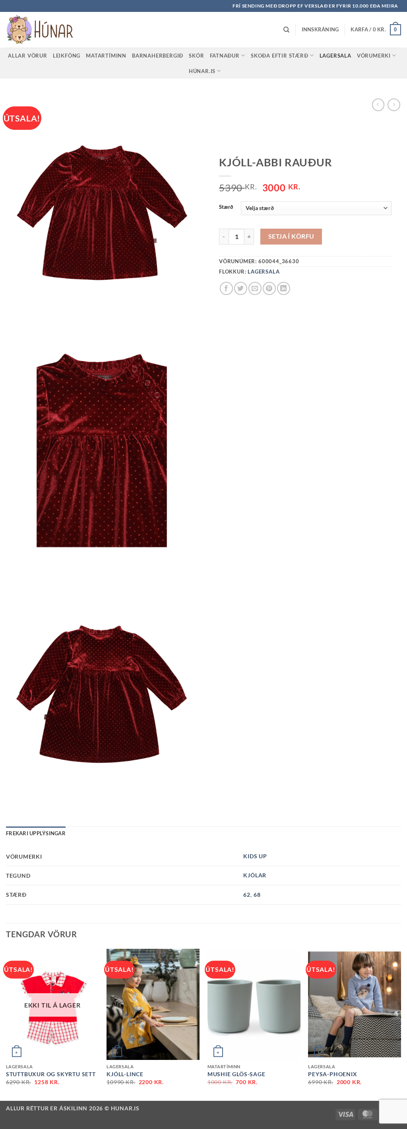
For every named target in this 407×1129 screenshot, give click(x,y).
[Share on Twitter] (240, 288)
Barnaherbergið (157, 55)
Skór (196, 55)
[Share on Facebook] (226, 288)
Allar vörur (27, 55)
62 (246, 894)
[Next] (401, 1024)
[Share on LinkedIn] (283, 288)
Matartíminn (106, 55)
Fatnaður (225, 55)
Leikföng (66, 55)
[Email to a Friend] (255, 288)
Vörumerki (374, 55)
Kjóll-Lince (125, 1074)
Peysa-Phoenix (332, 1074)
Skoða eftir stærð (279, 55)
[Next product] (378, 104)
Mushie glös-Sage (236, 1074)
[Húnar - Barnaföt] (45, 30)
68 (257, 894)
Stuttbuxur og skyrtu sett (51, 1074)
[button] (320, 30)
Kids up (255, 856)
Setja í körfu (291, 236)
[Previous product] (394, 104)
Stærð (226, 207)
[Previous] (6, 1024)
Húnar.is (202, 71)
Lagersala (335, 55)
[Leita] (286, 29)
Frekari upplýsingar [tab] (36, 833)
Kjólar (254, 875)
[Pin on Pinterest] (269, 288)
